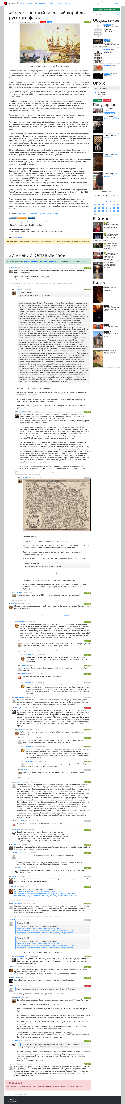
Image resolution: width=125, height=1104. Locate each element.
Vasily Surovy (20, 708)
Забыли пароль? (105, 2)
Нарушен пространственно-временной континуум (110, 112)
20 (106, 208)
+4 (87, 746)
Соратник (14, 603)
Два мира (113, 65)
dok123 (14, 886)
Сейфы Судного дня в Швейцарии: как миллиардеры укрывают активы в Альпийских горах (106, 43)
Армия (51, 3)
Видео (59, 3)
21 (110, 208)
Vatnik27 (25, 665)
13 (106, 205)
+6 (87, 655)
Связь (26, 1094)
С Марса (18, 289)
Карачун (24, 641)
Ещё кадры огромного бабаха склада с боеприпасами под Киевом (111, 308)
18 (99, 208)
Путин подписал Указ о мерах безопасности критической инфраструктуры (111, 28)
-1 (87, 708)
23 (118, 208)
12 (103, 205)
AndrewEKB (26, 674)
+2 (87, 289)
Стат (9, 1094)
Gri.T (13, 920)
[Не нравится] (89, 21)
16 (118, 205)
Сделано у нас (40, 3)
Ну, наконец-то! (110, 136)
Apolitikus (27, 22)
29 (114, 211)
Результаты (106, 100)
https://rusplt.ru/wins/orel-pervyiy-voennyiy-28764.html (37, 213)
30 (118, 211)
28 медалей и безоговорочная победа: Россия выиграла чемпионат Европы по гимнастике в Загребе (111, 226)
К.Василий (25, 738)
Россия (29, 3)
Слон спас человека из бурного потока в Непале (110, 352)
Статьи (67, 3)
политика (18, 237)
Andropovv (15, 977)
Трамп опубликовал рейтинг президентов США (110, 51)
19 (103, 208)
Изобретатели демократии (111, 74)
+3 (87, 267)
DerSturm (19, 697)
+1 (87, 411)
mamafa (18, 592)
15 (114, 205)
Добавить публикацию (106, 9)
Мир (22, 3)
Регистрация (92, 2)
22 (114, 208)
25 (99, 211)
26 (103, 211)
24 (95, 211)
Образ (14, 986)
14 (110, 205)
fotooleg (14, 876)
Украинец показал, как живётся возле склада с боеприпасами (110, 289)
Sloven (18, 829)
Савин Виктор (29, 761)
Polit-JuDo (15, 844)
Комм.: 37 (43, 22)
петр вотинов (16, 903)
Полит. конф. (18, 1094)
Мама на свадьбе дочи (111, 155)
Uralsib (13, 267)
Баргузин (22, 411)
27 (106, 211)
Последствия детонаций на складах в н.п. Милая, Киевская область (111, 334)
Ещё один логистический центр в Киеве (111, 326)
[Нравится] (84, 21)
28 (110, 211)
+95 (87, 22)
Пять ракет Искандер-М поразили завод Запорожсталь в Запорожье (110, 265)
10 (95, 205)
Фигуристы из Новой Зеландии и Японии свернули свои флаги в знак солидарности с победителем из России (106, 237)
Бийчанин (15, 967)
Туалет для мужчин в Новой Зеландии (111, 174)
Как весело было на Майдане (111, 117)
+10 (87, 603)
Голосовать (97, 100)
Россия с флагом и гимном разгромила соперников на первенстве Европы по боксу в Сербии (111, 256)
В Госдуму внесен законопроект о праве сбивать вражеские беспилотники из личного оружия (105, 247)
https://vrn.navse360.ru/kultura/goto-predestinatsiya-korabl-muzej (39, 891)
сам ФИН (15, 1064)
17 (95, 208)
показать (66, 615)
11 (99, 205)
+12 (87, 621)
